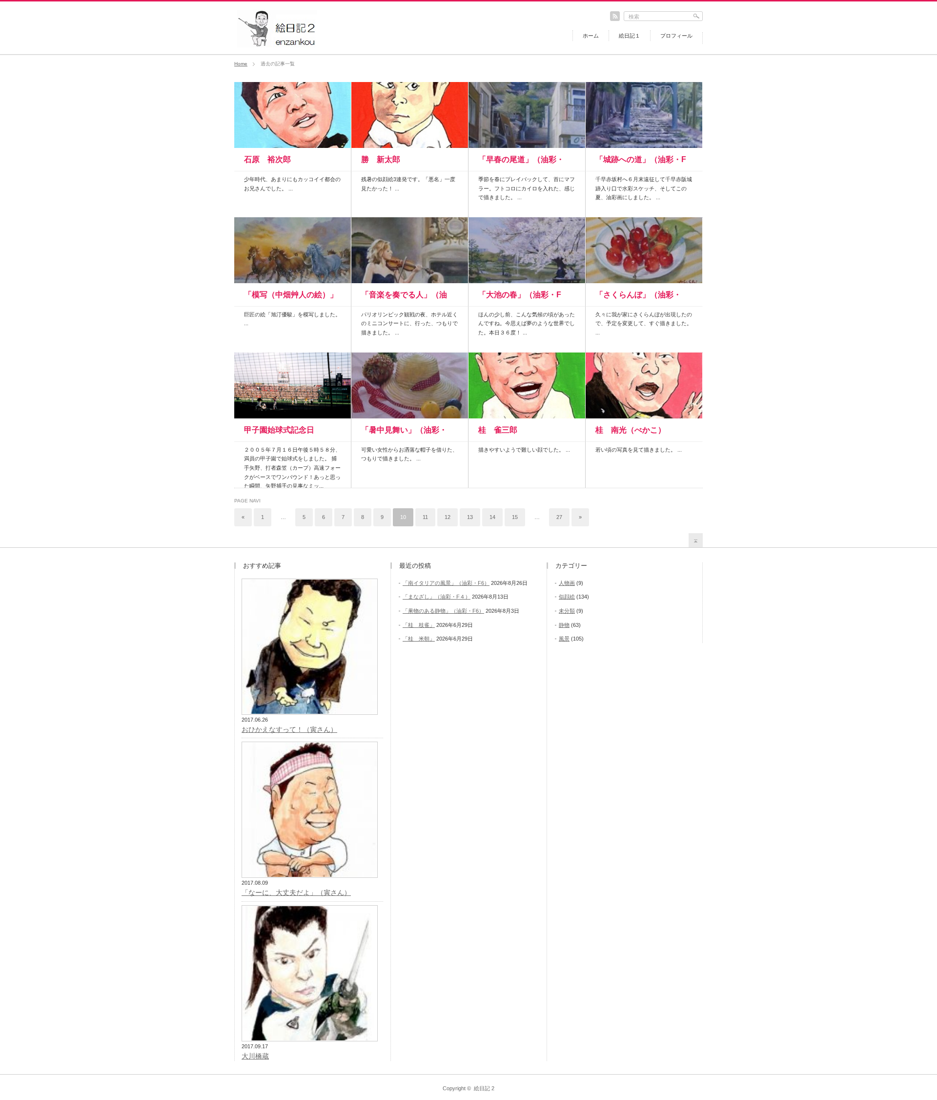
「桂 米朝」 (419, 639)
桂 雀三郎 (497, 430)
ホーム (591, 36)
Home (240, 63)
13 (470, 517)
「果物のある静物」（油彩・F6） (443, 611)
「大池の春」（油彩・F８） (519, 298)
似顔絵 (567, 597)
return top (696, 540)
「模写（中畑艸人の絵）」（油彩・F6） (291, 298)
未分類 (567, 611)
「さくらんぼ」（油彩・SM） (638, 298)
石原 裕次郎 (267, 159)
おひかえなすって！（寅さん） (289, 729)
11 (425, 517)
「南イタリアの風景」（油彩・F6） (446, 583)
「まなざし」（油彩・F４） (436, 597)
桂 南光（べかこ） (630, 430)
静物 (564, 625)
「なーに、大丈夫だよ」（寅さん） (296, 892)
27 (559, 517)
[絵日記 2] (277, 44)
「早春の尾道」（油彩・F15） (521, 163)
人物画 (567, 583)
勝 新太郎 (380, 159)
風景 (564, 639)
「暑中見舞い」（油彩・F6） (404, 433)
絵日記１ (629, 36)
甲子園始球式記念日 (279, 430)
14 (492, 517)
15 (515, 517)
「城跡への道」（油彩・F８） (640, 163)
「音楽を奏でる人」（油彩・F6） (404, 298)
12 (447, 517)
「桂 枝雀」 (419, 625)
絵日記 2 (484, 1088)
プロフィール (676, 36)
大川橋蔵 (255, 1056)
